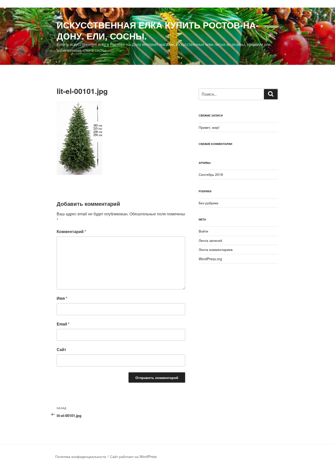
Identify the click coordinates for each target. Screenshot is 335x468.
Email (63, 324)
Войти (203, 231)
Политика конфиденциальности (80, 456)
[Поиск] (271, 94)
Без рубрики (208, 202)
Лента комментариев (215, 249)
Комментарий (71, 231)
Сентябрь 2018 (211, 174)
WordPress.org (210, 258)
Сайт (61, 349)
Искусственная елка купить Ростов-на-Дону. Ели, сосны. (158, 30)
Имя (62, 298)
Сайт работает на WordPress (133, 456)
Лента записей (210, 240)
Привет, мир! (209, 127)
